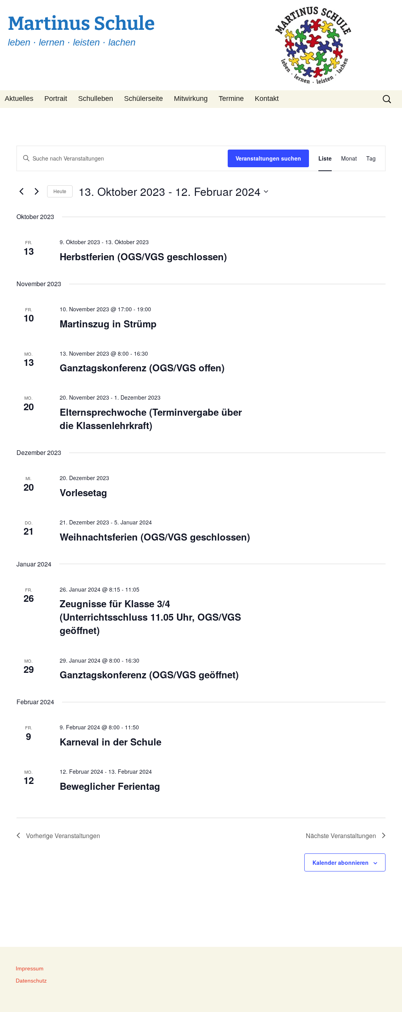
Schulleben (95, 98)
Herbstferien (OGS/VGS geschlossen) (143, 256)
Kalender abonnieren (340, 862)
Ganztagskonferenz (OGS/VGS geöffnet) (149, 674)
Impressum (30, 968)
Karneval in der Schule (110, 741)
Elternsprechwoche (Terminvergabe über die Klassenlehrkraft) (151, 418)
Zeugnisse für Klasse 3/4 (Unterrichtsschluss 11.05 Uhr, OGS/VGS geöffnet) (150, 617)
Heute (59, 191)
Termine (231, 98)
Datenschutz (31, 980)
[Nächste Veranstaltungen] (36, 191)
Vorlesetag (83, 492)
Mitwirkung (191, 98)
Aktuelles (19, 98)
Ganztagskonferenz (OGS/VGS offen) (142, 367)
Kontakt (267, 98)
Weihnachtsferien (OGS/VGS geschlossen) (155, 536)
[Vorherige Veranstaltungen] (21, 191)
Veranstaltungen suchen (268, 158)
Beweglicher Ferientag (110, 786)
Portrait (55, 98)
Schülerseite (143, 98)
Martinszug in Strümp (108, 323)
